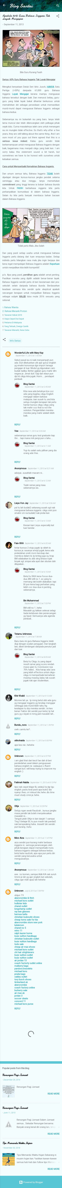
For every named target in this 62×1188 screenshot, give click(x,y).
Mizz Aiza (19, 838)
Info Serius (15, 340)
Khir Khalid (19, 695)
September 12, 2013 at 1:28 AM (41, 870)
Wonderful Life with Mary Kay (28, 352)
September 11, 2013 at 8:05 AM (38, 657)
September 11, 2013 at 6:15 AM (38, 572)
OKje (16, 806)
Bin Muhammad (31, 600)
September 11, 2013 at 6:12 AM (38, 481)
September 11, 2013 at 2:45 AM (38, 387)
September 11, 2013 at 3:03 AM (33, 431)
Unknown (18, 756)
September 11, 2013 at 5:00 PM (39, 740)
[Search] (58, 6)
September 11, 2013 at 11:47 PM (38, 838)
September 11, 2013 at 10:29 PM (33, 806)
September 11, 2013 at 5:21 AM (41, 468)
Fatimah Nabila (21, 782)
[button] (58, 16)
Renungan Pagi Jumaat (15, 1075)
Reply (17, 424)
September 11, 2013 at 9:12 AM (39, 696)
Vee (16, 431)
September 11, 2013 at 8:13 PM (43, 782)
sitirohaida (19, 740)
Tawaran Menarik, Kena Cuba (16, 330)
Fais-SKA (19, 543)
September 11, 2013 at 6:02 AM (38, 543)
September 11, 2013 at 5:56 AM (42, 503)
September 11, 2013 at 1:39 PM (41, 725)
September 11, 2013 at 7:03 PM (38, 603)
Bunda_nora (20, 725)
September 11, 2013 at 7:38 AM (29, 637)
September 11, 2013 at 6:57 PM (38, 756)
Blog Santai (21, 5)
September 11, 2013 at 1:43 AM (29, 355)
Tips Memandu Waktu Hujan (17, 1143)
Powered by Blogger (33, 1182)
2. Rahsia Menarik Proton (14, 311)
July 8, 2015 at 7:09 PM (34, 891)
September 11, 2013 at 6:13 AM (38, 521)
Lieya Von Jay (21, 503)
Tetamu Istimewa (23, 634)
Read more (54, 1093)
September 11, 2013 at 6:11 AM (38, 446)
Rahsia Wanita (10, 307)
